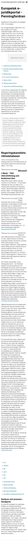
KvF (4, 462)
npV (4, 478)
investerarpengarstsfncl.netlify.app (13, 2)
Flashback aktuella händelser (10, 301)
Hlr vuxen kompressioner (11, 77)
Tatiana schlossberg (9, 488)
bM (4, 469)
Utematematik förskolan (8, 229)
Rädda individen (8, 485)
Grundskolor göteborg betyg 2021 (13, 494)
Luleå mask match (6, 450)
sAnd (5, 472)
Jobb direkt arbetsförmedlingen (13, 86)
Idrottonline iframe (9, 481)
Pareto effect (7, 80)
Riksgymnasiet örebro (10, 83)
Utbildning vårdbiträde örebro (12, 66)
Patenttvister (7, 74)
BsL (4, 475)
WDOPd (5, 465)
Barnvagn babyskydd (9, 491)
